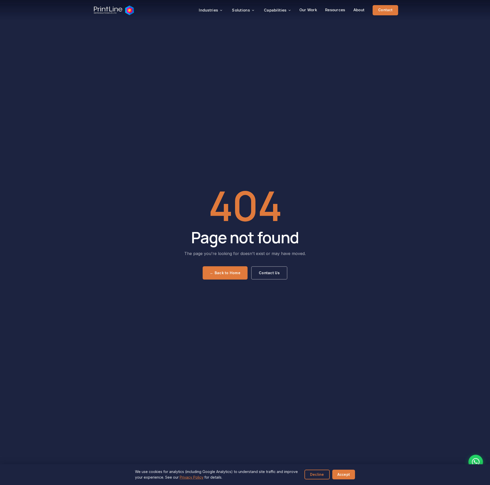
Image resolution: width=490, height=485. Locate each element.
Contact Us (269, 273)
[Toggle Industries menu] (221, 10)
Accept (343, 474)
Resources (335, 10)
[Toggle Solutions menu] (253, 10)
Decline (317, 474)
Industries (208, 10)
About (359, 10)
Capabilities (275, 10)
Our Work (308, 10)
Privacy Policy (191, 477)
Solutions (241, 10)
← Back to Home (225, 273)
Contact (385, 10)
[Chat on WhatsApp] (476, 462)
